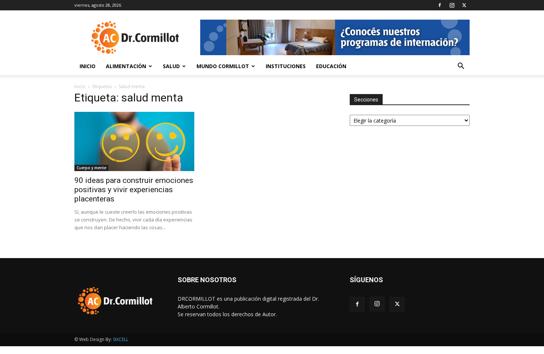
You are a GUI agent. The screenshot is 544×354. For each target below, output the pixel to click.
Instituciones (286, 66)
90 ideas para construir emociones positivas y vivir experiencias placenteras (133, 189)
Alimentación (126, 66)
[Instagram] (451, 5)
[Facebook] (439, 5)
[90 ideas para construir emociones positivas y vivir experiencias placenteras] (134, 141)
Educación (331, 66)
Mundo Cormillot (223, 66)
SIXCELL (120, 339)
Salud (171, 66)
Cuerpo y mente (91, 167)
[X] (464, 5)
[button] (461, 66)
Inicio (87, 66)
